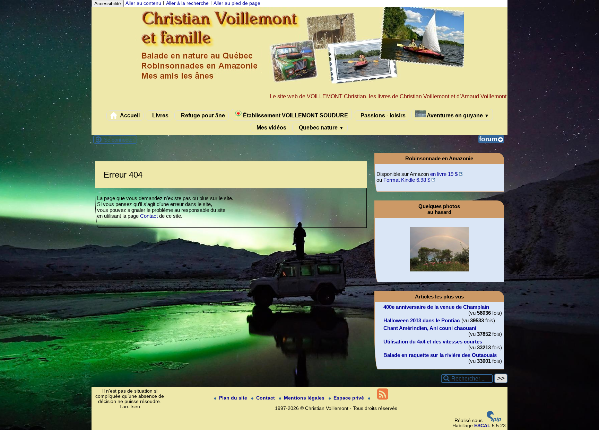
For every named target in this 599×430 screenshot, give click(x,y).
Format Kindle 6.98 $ (406, 180)
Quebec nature (320, 127)
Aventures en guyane (457, 115)
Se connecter (119, 140)
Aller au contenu (143, 3)
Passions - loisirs (382, 115)
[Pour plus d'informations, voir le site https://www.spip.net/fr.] (494, 420)
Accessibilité (107, 3)
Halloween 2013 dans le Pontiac (421, 320)
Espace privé (349, 398)
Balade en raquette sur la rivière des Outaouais (440, 355)
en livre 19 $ (444, 174)
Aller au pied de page (237, 3)
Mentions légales (305, 398)
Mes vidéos (270, 127)
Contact (149, 216)
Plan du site (234, 398)
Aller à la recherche (187, 3)
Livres (159, 115)
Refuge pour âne (202, 115)
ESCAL (482, 425)
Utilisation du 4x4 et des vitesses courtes (432, 341)
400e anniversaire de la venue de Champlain (436, 307)
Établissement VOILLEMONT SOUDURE (295, 115)
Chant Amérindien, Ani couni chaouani (429, 328)
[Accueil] (299, 81)
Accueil (129, 115)
